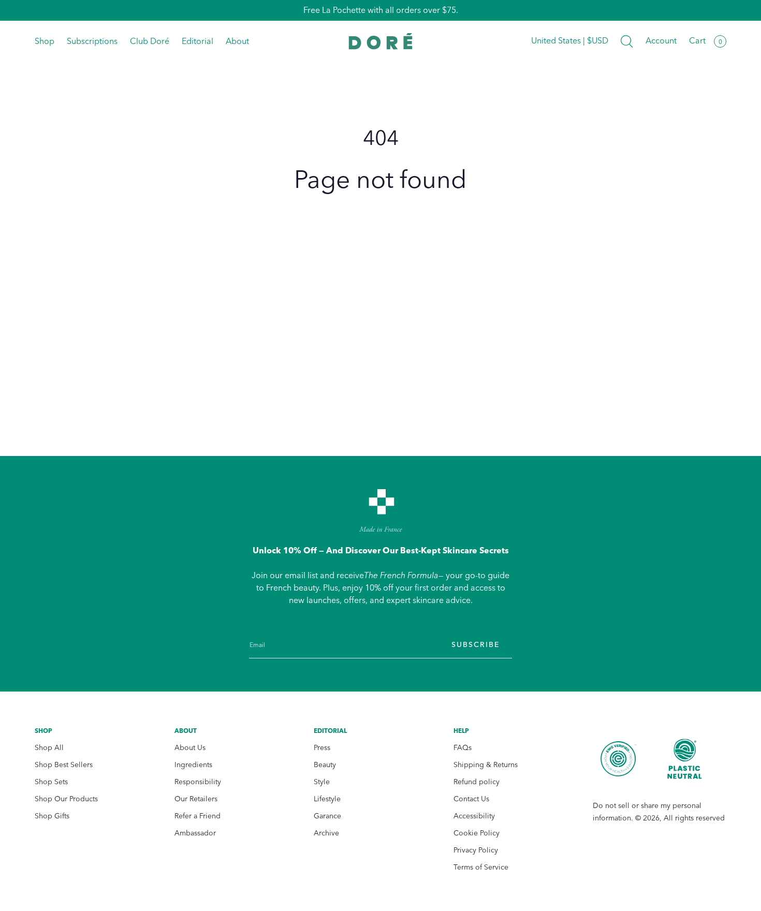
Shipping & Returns (485, 765)
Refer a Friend (197, 816)
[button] (627, 41)
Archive (326, 833)
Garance (327, 816)
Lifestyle (327, 799)
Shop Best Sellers (64, 765)
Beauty (325, 765)
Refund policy (476, 782)
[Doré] (381, 41)
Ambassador (195, 833)
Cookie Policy (476, 833)
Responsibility (197, 782)
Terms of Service (480, 867)
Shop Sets (51, 782)
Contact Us (471, 799)
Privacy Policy (475, 850)
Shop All (49, 748)
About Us (190, 748)
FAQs (462, 748)
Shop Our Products (66, 799)
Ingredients (193, 765)
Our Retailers (195, 799)
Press (322, 748)
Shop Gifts (52, 816)
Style (322, 782)
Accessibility (474, 816)
